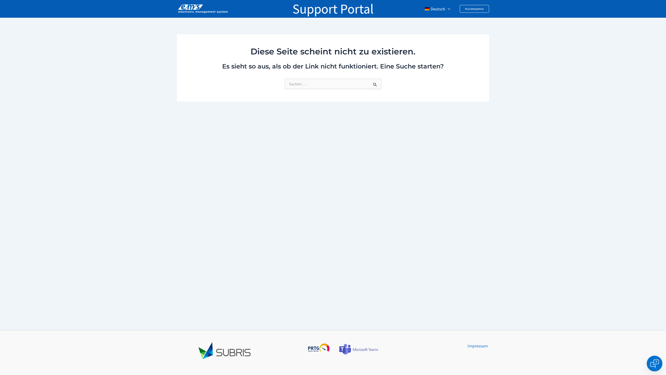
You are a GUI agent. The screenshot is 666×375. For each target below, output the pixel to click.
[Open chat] (654, 363)
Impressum (478, 345)
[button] (447, 8)
